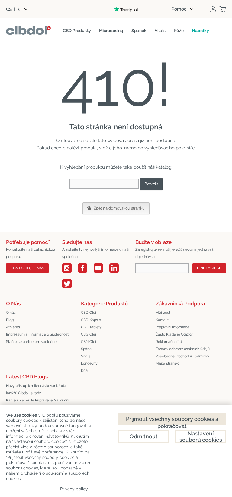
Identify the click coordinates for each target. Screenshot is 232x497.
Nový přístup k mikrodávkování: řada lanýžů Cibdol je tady (36, 389)
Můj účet (163, 312)
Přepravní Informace (172, 327)
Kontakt (162, 320)
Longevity (89, 363)
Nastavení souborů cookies (200, 436)
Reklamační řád (169, 341)
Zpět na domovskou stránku (119, 208)
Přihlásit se (209, 268)
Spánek (87, 349)
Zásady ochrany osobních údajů (183, 349)
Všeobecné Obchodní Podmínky (182, 356)
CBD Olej (88, 312)
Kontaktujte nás (27, 268)
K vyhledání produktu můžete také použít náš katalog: (116, 167)
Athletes (13, 327)
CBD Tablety (91, 327)
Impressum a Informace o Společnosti (37, 334)
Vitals (85, 356)
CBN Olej (88, 341)
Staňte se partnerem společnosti (33, 341)
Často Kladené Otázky (174, 334)
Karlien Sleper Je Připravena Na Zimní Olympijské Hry (37, 404)
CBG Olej (88, 334)
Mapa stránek (167, 363)
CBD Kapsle (91, 320)
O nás (11, 312)
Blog (10, 320)
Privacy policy (74, 488)
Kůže (85, 371)
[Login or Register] (213, 9)
